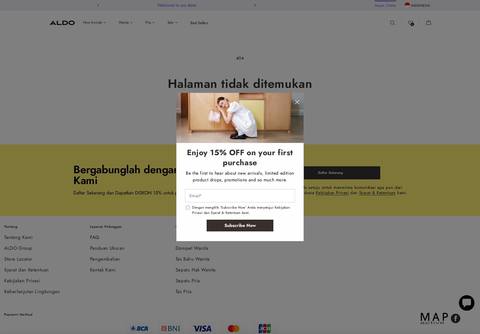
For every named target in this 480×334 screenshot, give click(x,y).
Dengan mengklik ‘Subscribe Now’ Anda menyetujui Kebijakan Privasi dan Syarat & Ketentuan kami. (241, 210)
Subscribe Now (240, 225)
